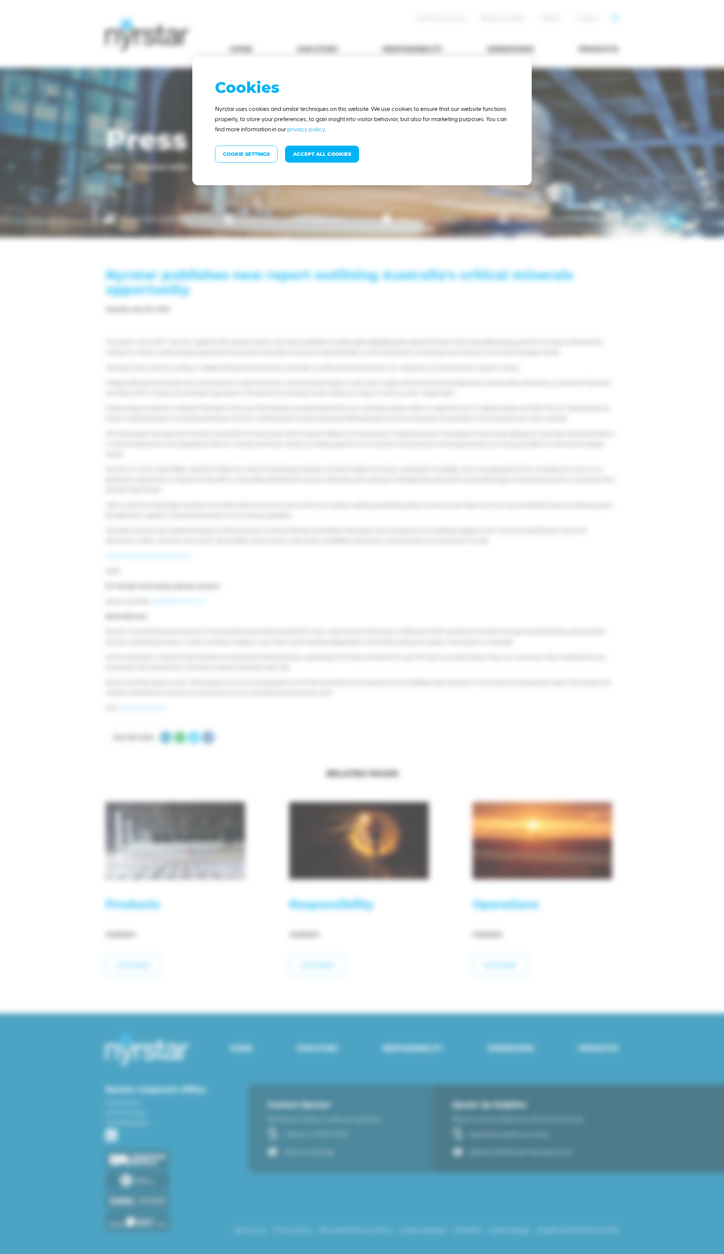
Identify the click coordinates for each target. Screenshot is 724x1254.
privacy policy (306, 128)
